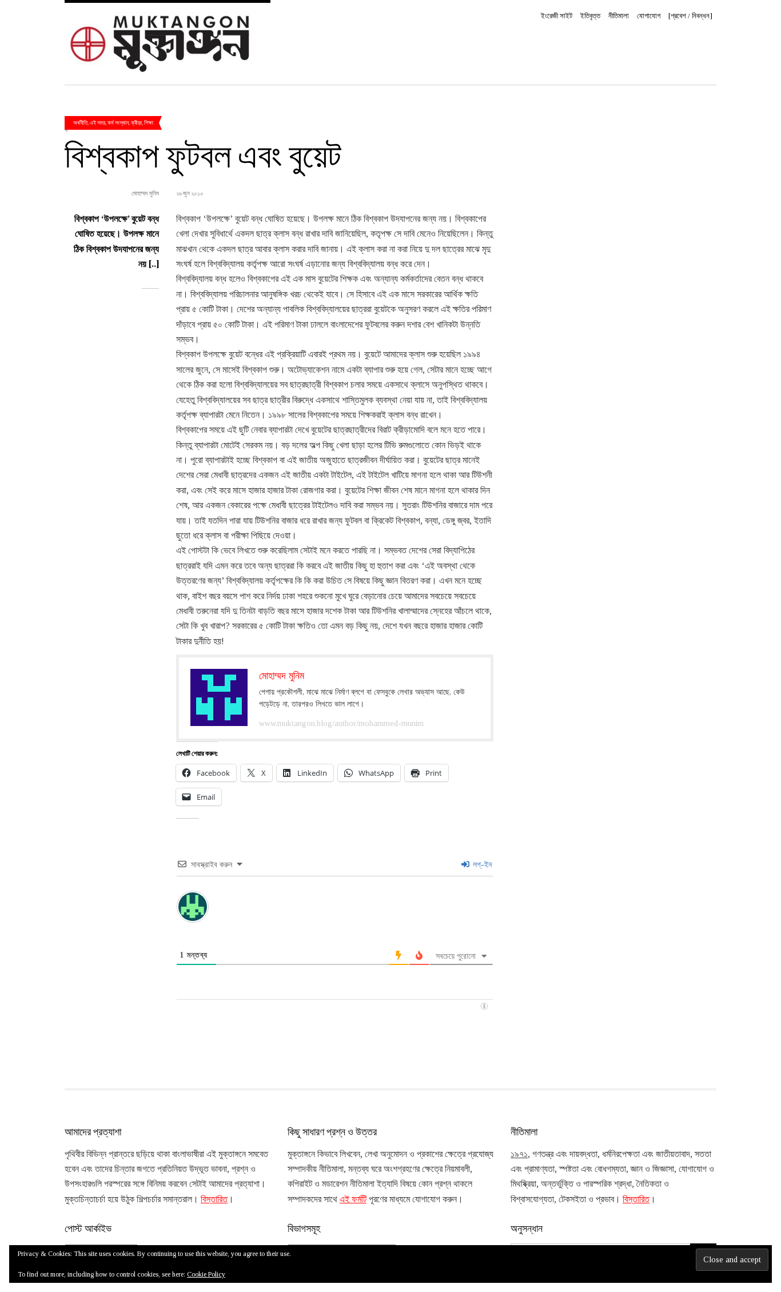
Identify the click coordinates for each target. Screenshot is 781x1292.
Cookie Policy (206, 1274)
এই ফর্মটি (353, 1199)
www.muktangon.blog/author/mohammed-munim (341, 723)
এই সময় (97, 122)
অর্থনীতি (80, 122)
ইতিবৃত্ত (590, 15)
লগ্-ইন (481, 864)
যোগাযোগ (648, 15)
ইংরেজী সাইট (556, 15)
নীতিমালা (618, 15)
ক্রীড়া (136, 122)
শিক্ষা (148, 122)
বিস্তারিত (214, 1199)
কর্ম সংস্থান (118, 122)
